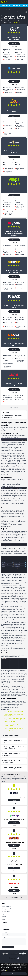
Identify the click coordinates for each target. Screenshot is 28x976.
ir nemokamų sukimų (14, 819)
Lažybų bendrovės (6, 5)
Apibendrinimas (8, 417)
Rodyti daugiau (14, 897)
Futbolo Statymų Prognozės (11, 730)
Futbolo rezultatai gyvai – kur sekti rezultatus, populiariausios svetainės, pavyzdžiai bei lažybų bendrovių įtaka (15, 720)
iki (14, 77)
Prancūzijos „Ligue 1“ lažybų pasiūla (13, 415)
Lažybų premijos (16, 5)
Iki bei (14, 842)
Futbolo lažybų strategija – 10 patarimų (13, 711)
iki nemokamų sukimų (14, 797)
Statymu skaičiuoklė (6, 911)
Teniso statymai (5, 11)
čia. (7, 970)
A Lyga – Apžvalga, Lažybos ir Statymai (13, 728)
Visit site (14, 43)
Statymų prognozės (6, 908)
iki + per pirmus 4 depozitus (14, 233)
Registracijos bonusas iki (14, 864)
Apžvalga (14, 46)
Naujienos (4, 916)
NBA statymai (13, 11)
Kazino (3, 919)
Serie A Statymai (21, 11)
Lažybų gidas (6, 9)
